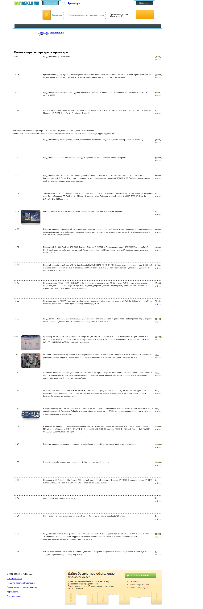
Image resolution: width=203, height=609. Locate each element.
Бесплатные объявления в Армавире (27, 3)
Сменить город (14, 596)
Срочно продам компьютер (51, 32)
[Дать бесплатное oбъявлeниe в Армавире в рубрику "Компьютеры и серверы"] (145, 15)
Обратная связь (14, 578)
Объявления (51, 3)
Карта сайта (12, 592)
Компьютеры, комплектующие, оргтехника (86, 15)
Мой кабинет (144, 3)
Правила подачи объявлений (21, 583)
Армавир (73, 3)
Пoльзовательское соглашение (22, 587)
